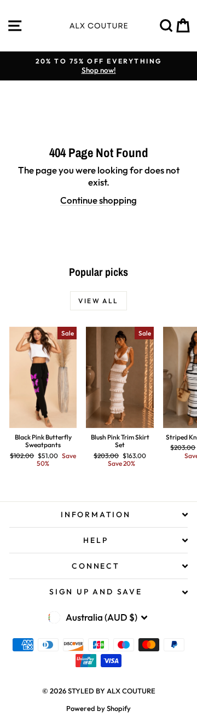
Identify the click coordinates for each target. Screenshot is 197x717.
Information (96, 514)
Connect (96, 566)
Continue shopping (98, 200)
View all (98, 301)
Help (95, 540)
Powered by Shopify (98, 708)
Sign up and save (95, 592)
